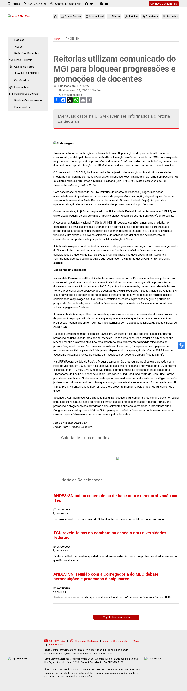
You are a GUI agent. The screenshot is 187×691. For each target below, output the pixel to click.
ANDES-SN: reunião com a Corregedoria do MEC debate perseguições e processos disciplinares (106, 576)
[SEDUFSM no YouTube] (102, 4)
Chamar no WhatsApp (86, 641)
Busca (16, 3)
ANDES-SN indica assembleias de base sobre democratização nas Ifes (115, 498)
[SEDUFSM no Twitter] (92, 4)
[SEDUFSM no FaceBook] (87, 4)
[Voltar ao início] (19, 16)
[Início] (55, 16)
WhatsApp (68, 3)
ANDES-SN (163, 3)
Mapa (136, 641)
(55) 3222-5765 (37, 3)
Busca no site (56, 644)
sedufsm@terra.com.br (115, 641)
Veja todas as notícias (116, 617)
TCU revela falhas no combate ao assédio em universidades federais (109, 535)
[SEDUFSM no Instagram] (97, 4)
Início (56, 38)
